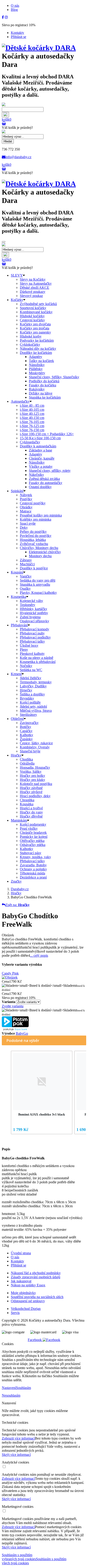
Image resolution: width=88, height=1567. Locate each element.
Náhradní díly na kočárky (38, 348)
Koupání (17, 572)
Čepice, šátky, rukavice (36, 743)
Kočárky (17, 300)
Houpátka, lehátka (33, 540)
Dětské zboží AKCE (34, 287)
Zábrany (26, 560)
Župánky (26, 739)
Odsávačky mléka (32, 845)
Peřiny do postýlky (33, 531)
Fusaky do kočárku (42, 385)
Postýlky (26, 499)
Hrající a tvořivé (31, 808)
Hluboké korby (31, 336)
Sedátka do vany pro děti (37, 580)
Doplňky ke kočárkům (36, 353)
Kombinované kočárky (36, 312)
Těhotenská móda (32, 873)
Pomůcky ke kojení (33, 837)
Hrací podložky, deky (35, 796)
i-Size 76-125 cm (32, 426)
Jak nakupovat (21, 1281)
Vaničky (26, 576)
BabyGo (22, 1033)
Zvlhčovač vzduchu (34, 544)
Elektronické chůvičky (45, 552)
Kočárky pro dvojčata (35, 324)
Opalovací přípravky (34, 621)
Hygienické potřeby (34, 613)
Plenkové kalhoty (32, 653)
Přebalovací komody (34, 629)
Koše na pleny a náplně (36, 658)
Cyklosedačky (30, 442)
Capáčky (26, 731)
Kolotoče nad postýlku (36, 784)
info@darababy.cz (18, 157)
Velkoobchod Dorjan (26, 1309)
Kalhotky (26, 735)
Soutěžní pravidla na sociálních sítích (37, 1297)
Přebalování (19, 625)
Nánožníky (37, 365)
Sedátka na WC (31, 670)
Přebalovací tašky (32, 641)
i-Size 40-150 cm (32, 418)
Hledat (8, 141)
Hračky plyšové (31, 792)
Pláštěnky (36, 369)
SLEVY (17, 275)
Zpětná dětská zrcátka (44, 479)
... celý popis (39, 955)
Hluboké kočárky (32, 316)
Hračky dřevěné (31, 816)
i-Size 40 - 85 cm (32, 405)
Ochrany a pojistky (33, 869)
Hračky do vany (31, 812)
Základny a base (40, 450)
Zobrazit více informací (18, 1438)
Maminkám (19, 820)
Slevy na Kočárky (33, 279)
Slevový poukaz (31, 296)
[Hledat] (5, 114)
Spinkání (17, 491)
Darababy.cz (20, 889)
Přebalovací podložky (35, 637)
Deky (24, 527)
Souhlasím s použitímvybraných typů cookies (19, 1557)
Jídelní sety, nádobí (33, 706)
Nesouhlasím (11, 1395)
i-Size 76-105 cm (32, 422)
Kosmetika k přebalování (38, 662)
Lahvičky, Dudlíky (33, 686)
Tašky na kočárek (41, 361)
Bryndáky (27, 698)
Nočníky (26, 666)
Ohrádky (26, 507)
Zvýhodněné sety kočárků (38, 304)
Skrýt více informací (16, 1455)
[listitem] (41, 1092)
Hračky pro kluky (32, 780)
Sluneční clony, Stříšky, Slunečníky (54, 377)
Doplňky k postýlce (34, 568)
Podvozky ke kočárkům (37, 340)
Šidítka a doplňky (32, 694)
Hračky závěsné (31, 788)
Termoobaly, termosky (36, 682)
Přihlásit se (18, 37)
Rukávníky (37, 389)
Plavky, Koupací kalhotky (38, 592)
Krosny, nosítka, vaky (35, 857)
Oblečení (17, 719)
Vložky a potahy (41, 466)
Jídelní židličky (30, 678)
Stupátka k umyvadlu (35, 584)
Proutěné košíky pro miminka (41, 515)
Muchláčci (27, 564)
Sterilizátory (28, 715)
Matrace (25, 511)
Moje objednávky (23, 1293)
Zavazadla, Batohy (33, 865)
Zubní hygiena (30, 617)
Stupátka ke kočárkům (45, 397)
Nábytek (26, 495)
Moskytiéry (37, 373)
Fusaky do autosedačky (45, 483)
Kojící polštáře (30, 702)
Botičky (25, 727)
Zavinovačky (29, 723)
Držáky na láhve (40, 393)
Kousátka (26, 804)
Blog (14, 10)
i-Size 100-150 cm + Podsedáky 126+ (47, 434)
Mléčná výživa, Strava (36, 710)
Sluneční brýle (30, 751)
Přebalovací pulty (32, 633)
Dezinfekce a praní (33, 877)
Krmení (16, 674)
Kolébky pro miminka (35, 519)
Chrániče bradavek (33, 832)
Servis (15, 1313)
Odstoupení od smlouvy (28, 1301)
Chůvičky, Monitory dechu (39, 548)
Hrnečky (26, 690)
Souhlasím (23, 1388)
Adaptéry (35, 357)
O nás (15, 5)
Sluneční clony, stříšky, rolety (50, 470)
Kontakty (17, 33)
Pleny (24, 649)
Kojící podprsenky (33, 824)
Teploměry (27, 605)
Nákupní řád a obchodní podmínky (36, 1273)
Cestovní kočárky (32, 320)
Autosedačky (20, 401)
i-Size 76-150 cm (32, 430)
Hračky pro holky (32, 776)
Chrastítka (27, 800)
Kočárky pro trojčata (34, 328)
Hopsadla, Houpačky (35, 767)
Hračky (16, 755)
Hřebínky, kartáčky (33, 609)
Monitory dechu (40, 556)
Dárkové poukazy (32, 292)
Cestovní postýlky (33, 503)
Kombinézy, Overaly (35, 747)
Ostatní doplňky (40, 487)
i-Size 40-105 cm (32, 409)
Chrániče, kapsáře (41, 458)
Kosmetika (18, 597)
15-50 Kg (40, 438)
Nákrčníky (36, 475)
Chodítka (26, 759)
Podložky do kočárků (44, 381)
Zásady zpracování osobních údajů (35, 1277)
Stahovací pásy (30, 853)
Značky (16, 881)
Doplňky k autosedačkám (38, 446)
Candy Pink (10, 973)
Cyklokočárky (30, 344)
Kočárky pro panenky (35, 332)
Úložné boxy (29, 645)
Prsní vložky (29, 828)
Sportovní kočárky (33, 308)
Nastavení (9, 1388)
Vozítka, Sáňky (31, 771)
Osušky (25, 588)
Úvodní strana (21, 1253)
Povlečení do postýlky (35, 536)
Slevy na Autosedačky (36, 283)
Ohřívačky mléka (32, 841)
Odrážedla (27, 763)
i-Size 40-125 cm (32, 414)
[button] (6, 1093)
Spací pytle (28, 523)
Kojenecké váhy (31, 601)
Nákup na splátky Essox (28, 1285)
